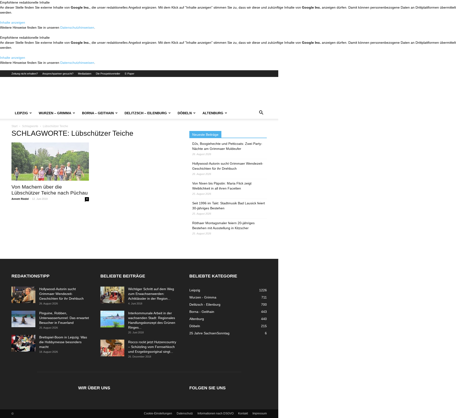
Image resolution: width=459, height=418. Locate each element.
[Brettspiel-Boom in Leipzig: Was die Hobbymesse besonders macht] (23, 343)
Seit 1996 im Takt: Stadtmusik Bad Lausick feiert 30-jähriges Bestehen (228, 205)
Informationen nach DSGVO (215, 413)
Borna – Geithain (98, 113)
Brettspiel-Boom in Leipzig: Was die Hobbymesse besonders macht (63, 342)
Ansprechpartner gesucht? (57, 73)
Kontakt (243, 413)
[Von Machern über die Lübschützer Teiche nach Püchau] (50, 161)
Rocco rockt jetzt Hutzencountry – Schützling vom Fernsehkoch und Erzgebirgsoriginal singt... (152, 346)
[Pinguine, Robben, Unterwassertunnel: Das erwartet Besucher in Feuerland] (23, 319)
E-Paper (129, 73)
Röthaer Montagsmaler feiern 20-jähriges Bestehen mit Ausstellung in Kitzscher (223, 225)
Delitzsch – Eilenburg (146, 113)
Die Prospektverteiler (108, 73)
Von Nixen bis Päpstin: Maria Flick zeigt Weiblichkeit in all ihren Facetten (221, 185)
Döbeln (185, 113)
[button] (261, 113)
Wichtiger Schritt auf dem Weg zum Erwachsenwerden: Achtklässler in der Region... (151, 293)
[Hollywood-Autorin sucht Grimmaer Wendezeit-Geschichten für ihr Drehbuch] (23, 295)
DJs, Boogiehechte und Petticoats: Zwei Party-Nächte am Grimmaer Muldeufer (227, 146)
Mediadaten (84, 73)
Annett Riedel (20, 198)
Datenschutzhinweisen (77, 27)
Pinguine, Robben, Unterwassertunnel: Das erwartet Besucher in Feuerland (64, 318)
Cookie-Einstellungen (158, 413)
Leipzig (21, 113)
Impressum (259, 413)
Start (14, 126)
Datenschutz (185, 413)
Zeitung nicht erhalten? (24, 73)
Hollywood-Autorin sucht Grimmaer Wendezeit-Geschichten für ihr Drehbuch (227, 166)
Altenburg (212, 113)
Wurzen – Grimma (55, 113)
